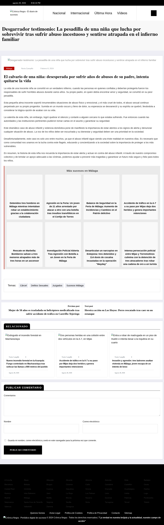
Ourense (108, 498)
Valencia (7, 506)
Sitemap (128, 513)
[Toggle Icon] (154, 13)
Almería (88, 480)
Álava (26, 480)
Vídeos (122, 13)
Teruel (126, 502)
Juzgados (57, 285)
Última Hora (103, 13)
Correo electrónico (91, 421)
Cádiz (87, 484)
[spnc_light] (146, 13)
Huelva (147, 489)
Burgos (49, 484)
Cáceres (69, 484)
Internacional (80, 13)
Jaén (48, 493)
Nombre (7, 421)
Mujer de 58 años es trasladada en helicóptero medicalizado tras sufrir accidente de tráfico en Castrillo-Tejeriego (44, 312)
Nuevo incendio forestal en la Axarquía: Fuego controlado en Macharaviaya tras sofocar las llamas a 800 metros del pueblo (27, 364)
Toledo (146, 502)
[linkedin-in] (152, 3)
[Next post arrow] (159, 310)
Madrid (7, 498)
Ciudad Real (9, 489)
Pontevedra (148, 498)
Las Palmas (90, 493)
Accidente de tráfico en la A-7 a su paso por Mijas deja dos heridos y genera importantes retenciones (78, 364)
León (107, 493)
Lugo (146, 493)
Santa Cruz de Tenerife (33, 502)
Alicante (69, 480)
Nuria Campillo (27, 68)
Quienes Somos (37, 513)
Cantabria (109, 484)
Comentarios (10, 395)
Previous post (73, 306)
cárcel (23, 285)
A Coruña (8, 480)
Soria (87, 502)
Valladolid (28, 506)
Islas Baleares (29, 493)
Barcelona (8, 484)
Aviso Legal (54, 513)
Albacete (50, 480)
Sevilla (68, 502)
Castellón (128, 484)
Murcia (68, 498)
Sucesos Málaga (75, 285)
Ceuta (146, 484)
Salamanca (9, 502)
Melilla (49, 498)
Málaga (9, 68)
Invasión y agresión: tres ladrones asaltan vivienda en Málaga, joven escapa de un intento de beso (132, 364)
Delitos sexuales (39, 285)
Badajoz (147, 480)
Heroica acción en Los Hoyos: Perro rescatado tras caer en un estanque (119, 312)
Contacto (116, 513)
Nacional (59, 13)
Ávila (126, 480)
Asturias (108, 480)
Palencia (127, 498)
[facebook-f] (143, 3)
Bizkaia (27, 484)
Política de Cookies (74, 513)
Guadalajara (129, 489)
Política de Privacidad (97, 513)
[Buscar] (141, 13)
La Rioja (69, 493)
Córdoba (27, 489)
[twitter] (147, 3)
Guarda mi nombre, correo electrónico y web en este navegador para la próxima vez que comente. (52, 440)
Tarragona (109, 502)
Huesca (7, 493)
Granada (108, 489)
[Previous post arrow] (5, 310)
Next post (89, 306)
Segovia (50, 502)
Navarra (88, 498)
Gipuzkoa (70, 489)
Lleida (126, 493)
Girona (88, 489)
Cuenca (50, 489)
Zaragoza (70, 506)
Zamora (50, 506)
